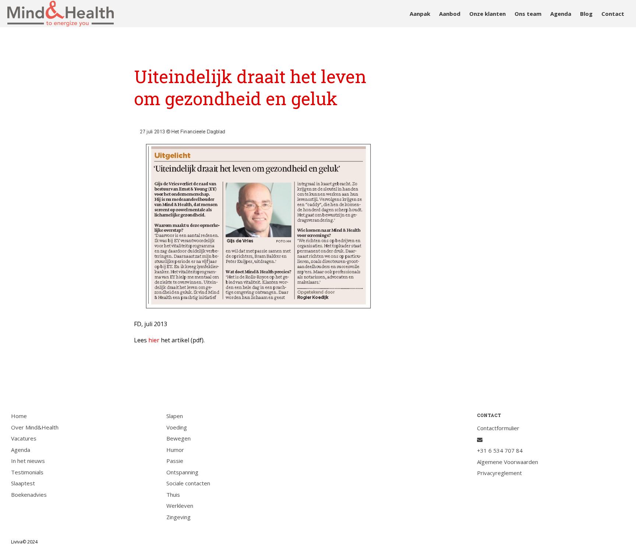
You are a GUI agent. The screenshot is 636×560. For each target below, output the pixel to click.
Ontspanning (182, 472)
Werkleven (179, 505)
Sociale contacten (188, 483)
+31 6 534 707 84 (500, 450)
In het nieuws (28, 460)
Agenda (560, 13)
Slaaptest (23, 483)
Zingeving (178, 517)
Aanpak (420, 13)
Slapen (174, 416)
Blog (586, 13)
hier (153, 340)
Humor (175, 449)
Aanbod (449, 13)
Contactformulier (498, 428)
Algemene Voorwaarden (507, 462)
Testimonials (27, 472)
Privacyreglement (499, 473)
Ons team (528, 13)
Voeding (176, 427)
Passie (174, 460)
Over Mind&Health (35, 427)
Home (19, 416)
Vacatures (23, 438)
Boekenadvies (29, 494)
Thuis (173, 494)
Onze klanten (487, 13)
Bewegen (178, 438)
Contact (612, 13)
